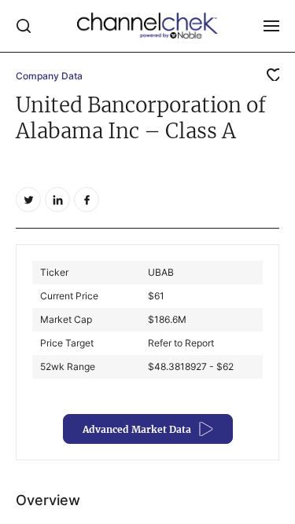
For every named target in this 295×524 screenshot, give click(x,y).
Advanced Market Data (137, 429)
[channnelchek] (148, 26)
